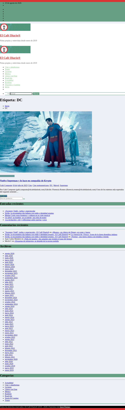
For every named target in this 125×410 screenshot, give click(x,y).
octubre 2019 (10, 366)
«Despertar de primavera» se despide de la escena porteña (36, 241)
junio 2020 (9, 364)
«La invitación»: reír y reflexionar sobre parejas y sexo (26, 220)
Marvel (56, 185)
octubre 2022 (10, 337)
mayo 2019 (9, 368)
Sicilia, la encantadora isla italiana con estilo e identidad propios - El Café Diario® (36, 234)
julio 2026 (9, 256)
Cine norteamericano (41, 185)
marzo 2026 (9, 264)
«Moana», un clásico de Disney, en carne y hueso (71, 232)
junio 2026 (9, 258)
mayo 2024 (9, 313)
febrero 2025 (10, 293)
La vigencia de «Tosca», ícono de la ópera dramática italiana (94, 234)
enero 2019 (9, 370)
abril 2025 (9, 289)
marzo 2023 (9, 331)
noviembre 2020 (11, 359)
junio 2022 (9, 344)
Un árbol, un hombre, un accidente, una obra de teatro (25, 218)
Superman (64, 185)
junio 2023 (9, 324)
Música (7, 74)
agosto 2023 (9, 320)
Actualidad (9, 80)
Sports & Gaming (11, 398)
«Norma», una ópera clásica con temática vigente (90, 237)
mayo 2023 (9, 326)
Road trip (8, 78)
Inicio (7, 87)
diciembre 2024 (11, 298)
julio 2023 (9, 322)
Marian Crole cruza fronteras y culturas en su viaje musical (27, 215)
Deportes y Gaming (12, 85)
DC (51, 185)
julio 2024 (9, 309)
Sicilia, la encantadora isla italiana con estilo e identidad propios (29, 213)
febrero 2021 (10, 357)
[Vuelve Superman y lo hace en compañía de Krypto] (62, 142)
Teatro (7, 69)
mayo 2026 (9, 260)
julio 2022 (9, 342)
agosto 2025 (9, 280)
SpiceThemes (65, 407)
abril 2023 (9, 328)
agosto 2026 (9, 253)
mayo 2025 (9, 286)
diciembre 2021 (11, 350)
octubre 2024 (10, 302)
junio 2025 (9, 284)
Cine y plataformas (12, 67)
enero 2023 (9, 333)
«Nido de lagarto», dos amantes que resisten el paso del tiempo (48, 239)
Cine (30, 185)
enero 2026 (9, 269)
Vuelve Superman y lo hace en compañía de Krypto (25, 180)
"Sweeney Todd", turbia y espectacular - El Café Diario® (27, 232)
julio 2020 (9, 361)
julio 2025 (9, 282)
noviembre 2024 (11, 300)
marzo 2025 (9, 291)
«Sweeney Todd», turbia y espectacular (20, 211)
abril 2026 (9, 262)
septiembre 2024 (11, 304)
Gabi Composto (6, 185)
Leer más (3, 196)
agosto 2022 (9, 339)
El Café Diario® (10, 35)
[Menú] (1, 45)
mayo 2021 (9, 353)
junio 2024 (9, 311)
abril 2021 (9, 355)
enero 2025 (9, 295)
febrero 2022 (10, 348)
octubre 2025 (10, 275)
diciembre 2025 (11, 271)
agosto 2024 (9, 306)
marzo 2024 (9, 317)
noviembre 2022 (11, 335)
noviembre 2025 (11, 273)
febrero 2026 (10, 267)
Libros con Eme (11, 76)
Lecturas (8, 72)
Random (8, 83)
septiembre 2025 (11, 278)
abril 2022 (9, 346)
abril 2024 (9, 315)
